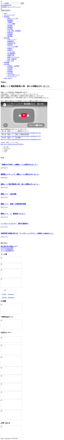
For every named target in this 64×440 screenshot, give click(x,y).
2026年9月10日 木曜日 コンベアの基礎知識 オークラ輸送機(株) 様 (9, 249)
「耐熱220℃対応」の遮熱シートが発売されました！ (19, 164)
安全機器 (10, 34)
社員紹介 (10, 69)
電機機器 (10, 22)
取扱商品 (6, 16)
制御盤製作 (10, 41)
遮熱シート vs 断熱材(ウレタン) (13, 214)
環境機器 (10, 36)
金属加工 (10, 48)
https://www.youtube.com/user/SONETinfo (12, 144)
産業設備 (10, 32)
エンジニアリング (9, 15)
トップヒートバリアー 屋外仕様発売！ (15, 223)
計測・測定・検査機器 (14, 31)
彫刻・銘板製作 (12, 59)
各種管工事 (10, 55)
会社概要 (10, 67)
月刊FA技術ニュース (13, 74)
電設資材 (10, 25)
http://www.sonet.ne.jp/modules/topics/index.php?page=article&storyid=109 (21, 139)
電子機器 (10, 29)
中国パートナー (12, 39)
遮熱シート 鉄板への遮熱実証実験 (13, 204)
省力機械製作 (11, 53)
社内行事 (10, 73)
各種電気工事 (11, 43)
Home (5, 13)
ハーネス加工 (11, 52)
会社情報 (6, 64)
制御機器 (10, 20)
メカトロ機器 (11, 23)
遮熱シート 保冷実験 (8, 194)
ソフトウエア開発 (12, 46)
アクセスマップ (12, 76)
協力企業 (6, 38)
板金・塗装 (10, 60)
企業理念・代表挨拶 (13, 66)
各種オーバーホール (13, 57)
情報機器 (10, 27)
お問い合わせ (8, 78)
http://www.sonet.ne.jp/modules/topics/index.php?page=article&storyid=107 (21, 136)
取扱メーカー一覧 (12, 18)
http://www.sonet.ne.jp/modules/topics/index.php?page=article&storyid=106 (21, 133)
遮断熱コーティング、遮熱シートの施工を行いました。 (20, 174)
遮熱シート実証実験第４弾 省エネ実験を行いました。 (20, 184)
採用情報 (6, 62)
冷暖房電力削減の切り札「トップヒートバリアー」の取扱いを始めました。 (27, 233)
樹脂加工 (10, 50)
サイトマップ (16, 7)
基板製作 (10, 45)
